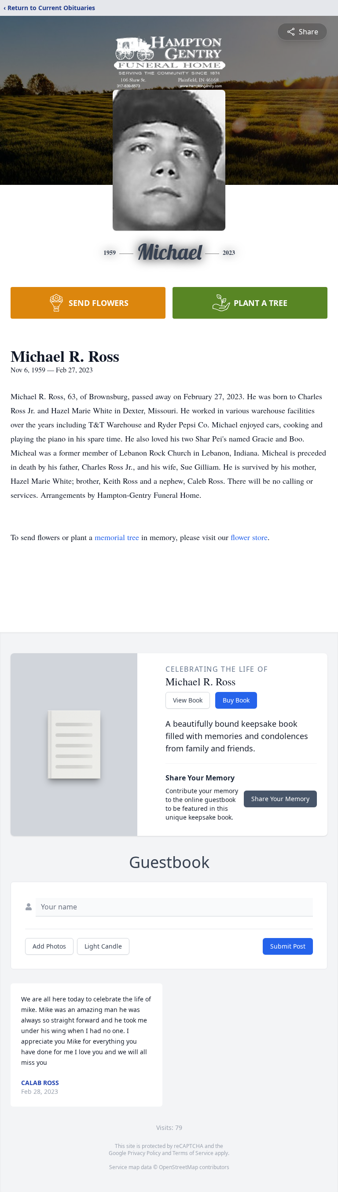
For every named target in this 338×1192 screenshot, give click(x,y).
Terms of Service (193, 1153)
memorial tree (117, 537)
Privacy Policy (144, 1153)
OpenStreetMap (178, 1167)
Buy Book (236, 700)
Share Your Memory (280, 799)
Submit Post (287, 946)
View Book (187, 700)
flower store (249, 537)
